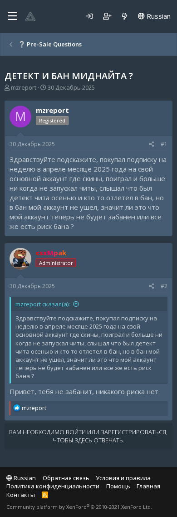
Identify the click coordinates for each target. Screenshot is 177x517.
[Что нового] (124, 16)
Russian (158, 15)
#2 (164, 286)
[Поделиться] (151, 144)
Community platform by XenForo (79, 506)
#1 (164, 144)
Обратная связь (66, 478)
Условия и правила (123, 478)
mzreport (23, 87)
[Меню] (12, 16)
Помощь (118, 486)
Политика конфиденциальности (52, 486)
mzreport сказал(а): (42, 304)
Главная (148, 486)
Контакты (20, 495)
